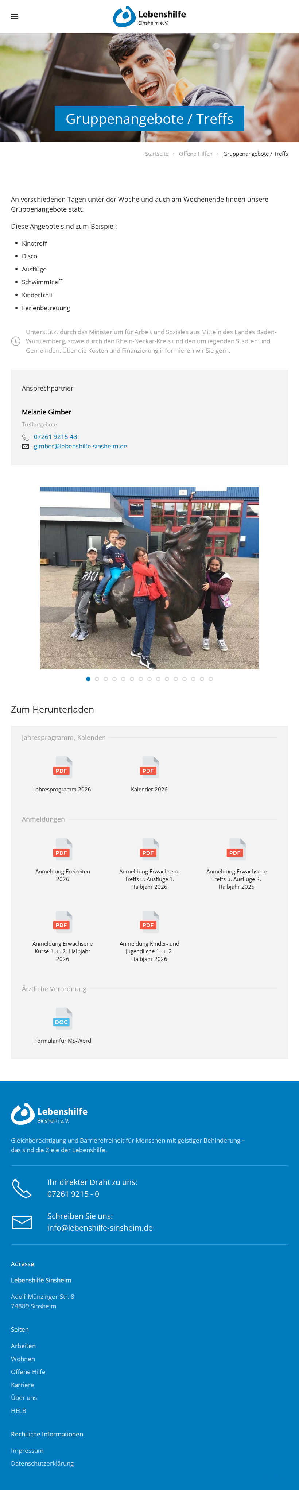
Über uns (24, 1397)
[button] (14, 16)
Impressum (27, 1450)
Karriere (22, 1385)
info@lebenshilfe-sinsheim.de (100, 1228)
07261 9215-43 (55, 436)
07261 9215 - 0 (73, 1194)
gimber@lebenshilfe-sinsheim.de (80, 446)
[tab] (88, 679)
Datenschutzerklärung (42, 1463)
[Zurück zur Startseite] (149, 16)
